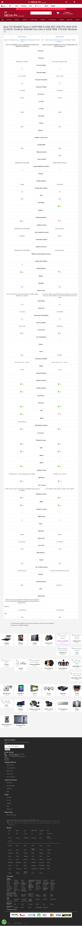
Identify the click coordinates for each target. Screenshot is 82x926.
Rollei (25, 865)
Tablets (17, 19)
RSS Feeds (9, 809)
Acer (9, 830)
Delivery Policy (10, 765)
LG (32, 833)
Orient (48, 862)
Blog (8, 791)
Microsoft (49, 859)
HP (9, 833)
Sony (40, 838)
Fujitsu (9, 856)
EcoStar (26, 853)
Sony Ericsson (49, 837)
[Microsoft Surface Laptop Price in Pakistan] (38, 5)
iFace (48, 856)
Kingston (26, 859)
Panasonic (49, 833)
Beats (25, 845)
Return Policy (10, 771)
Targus (9, 868)
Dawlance (10, 853)
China (17, 850)
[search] (69, 2)
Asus (25, 830)
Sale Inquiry (9, 782)
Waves (9, 873)
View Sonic (42, 868)
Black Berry (34, 830)
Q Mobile (26, 838)
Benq (40, 845)
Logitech (41, 859)
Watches (69, 19)
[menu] (2, 2)
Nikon (25, 862)
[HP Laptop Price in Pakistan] (10, 5)
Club (25, 850)
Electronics (52, 19)
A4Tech (10, 845)
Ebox (17, 853)
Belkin (33, 845)
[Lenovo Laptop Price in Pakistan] (23, 5)
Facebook (9, 797)
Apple (17, 830)
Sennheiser (42, 865)
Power (77, 19)
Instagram (9, 803)
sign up (7, 749)
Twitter (8, 806)
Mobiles (25, 19)
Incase (9, 859)
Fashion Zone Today (11, 815)
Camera (61, 19)
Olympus (41, 862)
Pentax (10, 865)
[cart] (77, 2)
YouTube (9, 800)
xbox (33, 873)
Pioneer (18, 838)
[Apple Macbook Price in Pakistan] (3, 5)
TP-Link (25, 868)
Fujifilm (48, 853)
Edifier (33, 853)
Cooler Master (33, 849)
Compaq (41, 830)
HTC (17, 833)
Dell (48, 830)
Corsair (41, 850)
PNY (17, 865)
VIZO (48, 868)
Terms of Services (11, 777)
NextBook (18, 862)
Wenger (18, 873)
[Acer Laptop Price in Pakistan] (30, 5)
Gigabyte (26, 856)
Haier (40, 856)
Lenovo (25, 833)
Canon (48, 845)
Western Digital (26, 872)
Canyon (10, 850)
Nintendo (34, 862)
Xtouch (41, 873)
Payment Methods (11, 768)
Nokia (40, 833)
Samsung (34, 838)
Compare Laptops (11, 785)
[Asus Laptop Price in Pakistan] (46, 5)
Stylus (48, 865)
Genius (17, 856)
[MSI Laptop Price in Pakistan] (53, 5)
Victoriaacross (34, 868)
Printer (43, 19)
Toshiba (10, 841)
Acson (17, 845)
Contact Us (9, 788)
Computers (34, 19)
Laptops (8, 19)
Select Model (22, 36)
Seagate (33, 865)
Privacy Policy (10, 774)
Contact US (8, 923)
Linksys (33, 859)
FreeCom (41, 853)
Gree (33, 856)
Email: (6, 746)
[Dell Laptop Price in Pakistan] (17, 5)
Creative (49, 850)
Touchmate (18, 868)
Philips (9, 838)
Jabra (17, 859)
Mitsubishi (10, 862)
